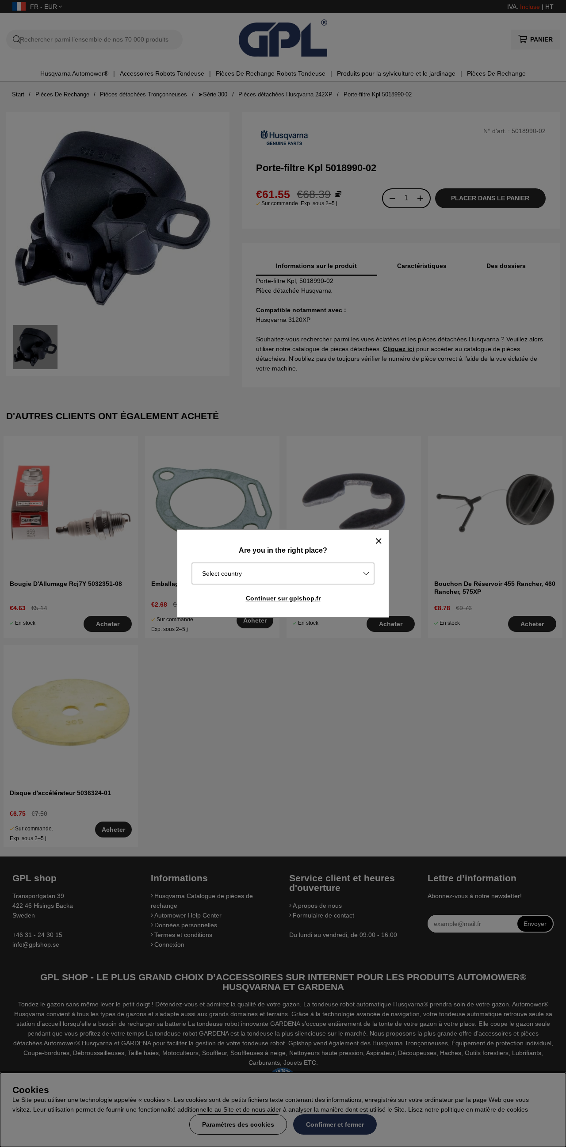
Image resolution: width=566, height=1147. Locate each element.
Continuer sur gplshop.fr (283, 598)
